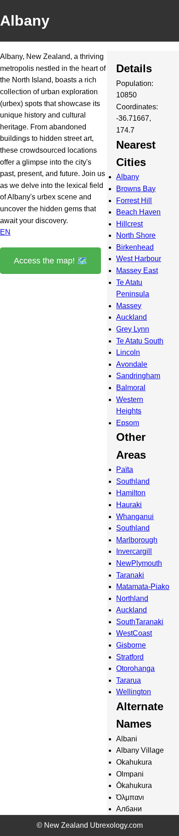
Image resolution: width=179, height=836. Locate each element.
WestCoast (134, 633)
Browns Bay (136, 189)
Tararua (128, 680)
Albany (127, 177)
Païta (124, 469)
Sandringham (138, 376)
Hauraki (129, 505)
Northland (132, 598)
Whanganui (135, 516)
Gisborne (131, 645)
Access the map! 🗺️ (50, 260)
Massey (128, 306)
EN (5, 232)
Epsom (127, 423)
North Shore (136, 235)
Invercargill (134, 551)
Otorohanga (135, 668)
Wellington (133, 692)
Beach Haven (138, 212)
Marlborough (136, 540)
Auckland (131, 317)
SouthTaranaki (139, 622)
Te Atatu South (139, 341)
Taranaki (130, 575)
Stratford (130, 657)
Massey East (137, 270)
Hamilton (130, 493)
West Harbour (138, 259)
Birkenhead (135, 247)
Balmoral (130, 387)
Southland (133, 481)
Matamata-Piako (142, 586)
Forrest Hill (134, 200)
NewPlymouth (139, 563)
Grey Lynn (132, 329)
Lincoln (128, 352)
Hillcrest (129, 224)
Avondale (131, 364)
